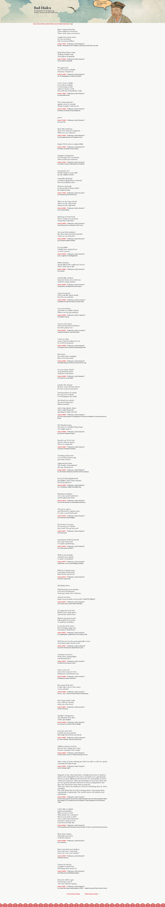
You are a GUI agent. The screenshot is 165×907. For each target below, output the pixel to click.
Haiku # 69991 (62, 330)
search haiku (58, 24)
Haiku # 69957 (62, 886)
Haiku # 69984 (62, 432)
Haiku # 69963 (62, 766)
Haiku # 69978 (62, 516)
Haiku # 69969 (62, 676)
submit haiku (50, 24)
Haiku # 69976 (62, 546)
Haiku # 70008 (62, 74)
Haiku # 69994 (62, 284)
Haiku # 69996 (62, 254)
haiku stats (68, 24)
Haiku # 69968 (62, 692)
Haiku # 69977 (62, 531)
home (35, 24)
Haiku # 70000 (62, 193)
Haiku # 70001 (62, 162)
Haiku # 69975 (62, 562)
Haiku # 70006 (62, 109)
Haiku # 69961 (62, 825)
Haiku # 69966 (62, 722)
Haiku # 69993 (62, 300)
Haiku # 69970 (62, 661)
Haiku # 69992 (62, 315)
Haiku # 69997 (62, 239)
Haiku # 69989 (62, 345)
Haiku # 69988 (62, 361)
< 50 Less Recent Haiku (73, 894)
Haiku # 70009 (62, 59)
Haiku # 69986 (62, 376)
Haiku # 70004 (62, 135)
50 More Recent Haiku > (92, 894)
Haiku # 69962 (62, 797)
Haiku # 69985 (62, 415)
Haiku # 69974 (62, 577)
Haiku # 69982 (62, 470)
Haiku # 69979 (62, 500)
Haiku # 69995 (62, 269)
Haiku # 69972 (62, 632)
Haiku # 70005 (62, 120)
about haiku (41, 24)
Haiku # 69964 (62, 753)
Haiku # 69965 (62, 737)
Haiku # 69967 (62, 707)
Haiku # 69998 (62, 223)
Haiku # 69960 (62, 840)
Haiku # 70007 (62, 93)
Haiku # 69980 (62, 485)
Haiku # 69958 (62, 871)
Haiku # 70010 (62, 44)
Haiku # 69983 (62, 447)
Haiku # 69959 (62, 856)
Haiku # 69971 (62, 646)
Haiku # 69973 (62, 602)
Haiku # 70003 (62, 147)
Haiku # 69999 (62, 208)
